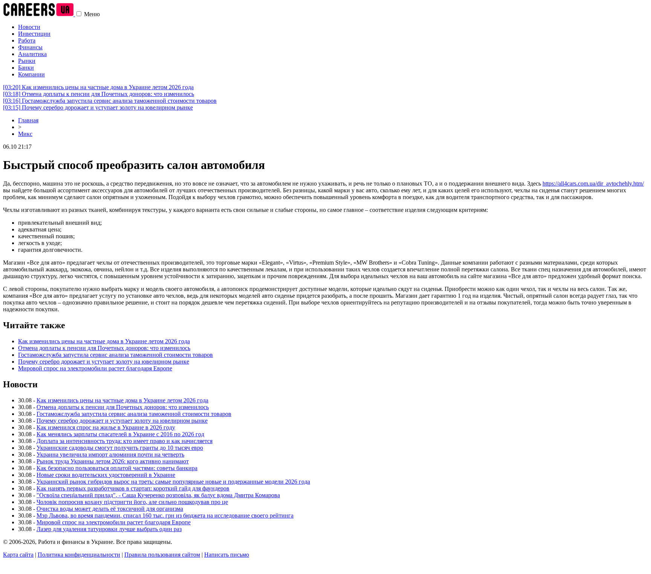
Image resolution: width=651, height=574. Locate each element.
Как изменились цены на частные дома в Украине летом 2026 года (98, 87)
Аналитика (32, 54)
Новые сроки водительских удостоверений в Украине (106, 475)
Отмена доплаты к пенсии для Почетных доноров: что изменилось (98, 94)
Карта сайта (18, 554)
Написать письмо (226, 554)
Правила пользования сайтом (162, 554)
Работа (26, 40)
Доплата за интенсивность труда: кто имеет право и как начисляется (124, 441)
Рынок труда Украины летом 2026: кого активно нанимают (113, 461)
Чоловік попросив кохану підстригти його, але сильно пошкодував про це (132, 502)
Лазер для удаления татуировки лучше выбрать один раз (109, 529)
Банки (26, 67)
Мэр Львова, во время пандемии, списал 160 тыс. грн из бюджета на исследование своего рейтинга (165, 515)
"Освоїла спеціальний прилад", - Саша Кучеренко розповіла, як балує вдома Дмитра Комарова (158, 495)
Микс (25, 134)
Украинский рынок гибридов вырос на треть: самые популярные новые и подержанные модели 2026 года (173, 481)
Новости (29, 27)
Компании (31, 74)
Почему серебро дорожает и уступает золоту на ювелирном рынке (98, 107)
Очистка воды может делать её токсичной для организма (110, 508)
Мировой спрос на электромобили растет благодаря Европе (95, 368)
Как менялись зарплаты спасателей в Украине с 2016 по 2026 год (120, 434)
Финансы (30, 47)
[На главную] (39, 14)
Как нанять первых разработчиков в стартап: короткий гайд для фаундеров (133, 488)
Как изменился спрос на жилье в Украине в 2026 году (106, 427)
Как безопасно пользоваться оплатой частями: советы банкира (117, 468)
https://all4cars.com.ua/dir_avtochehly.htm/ (593, 183)
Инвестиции (34, 33)
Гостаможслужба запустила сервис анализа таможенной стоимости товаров (110, 100)
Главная (28, 120)
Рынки (26, 61)
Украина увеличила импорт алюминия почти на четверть (110, 454)
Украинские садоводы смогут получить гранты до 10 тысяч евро (120, 448)
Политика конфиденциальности (79, 554)
